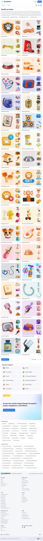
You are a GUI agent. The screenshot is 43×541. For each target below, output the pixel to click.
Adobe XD (23, 501)
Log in (35, 1)
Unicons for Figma (25, 500)
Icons (23, 486)
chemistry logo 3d (14, 435)
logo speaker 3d (32, 423)
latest (39, 13)
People (26, 367)
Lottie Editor (3, 498)
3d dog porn (23, 437)
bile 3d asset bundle (18, 446)
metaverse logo (30, 435)
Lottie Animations (25, 480)
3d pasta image (24, 428)
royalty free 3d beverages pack (8, 453)
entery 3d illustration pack (18, 455)
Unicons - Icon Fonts (25, 488)
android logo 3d (15, 428)
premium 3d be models (17, 465)
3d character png (33, 430)
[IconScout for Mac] (22, 527)
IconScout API (3, 503)
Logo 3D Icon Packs (33, 17)
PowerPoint (24, 497)
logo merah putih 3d (6, 425)
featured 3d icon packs (5, 15)
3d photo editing (6, 428)
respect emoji (16, 425)
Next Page (4, 359)
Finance (7, 376)
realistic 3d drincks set (7, 460)
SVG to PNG (3, 500)
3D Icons (23, 479)
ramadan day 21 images (24, 433)
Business (7, 367)
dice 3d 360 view (24, 425)
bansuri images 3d (6, 430)
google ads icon (12, 423)
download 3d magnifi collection (18, 467)
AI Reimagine (3, 501)
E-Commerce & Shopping (30, 376)
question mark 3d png (7, 440)
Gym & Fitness (8, 388)
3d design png (5, 433)
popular (36, 13)
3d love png (5, 435)
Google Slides (24, 498)
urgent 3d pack (19, 448)
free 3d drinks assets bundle (8, 451)
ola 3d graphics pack (6, 455)
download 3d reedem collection (31, 451)
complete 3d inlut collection (19, 460)
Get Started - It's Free (9, 410)
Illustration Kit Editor (4, 494)
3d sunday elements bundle (31, 455)
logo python (31, 437)
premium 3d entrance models (30, 448)
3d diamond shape (33, 428)
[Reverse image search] (36, 5)
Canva (23, 495)
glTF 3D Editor (3, 495)
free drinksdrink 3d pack (28, 458)
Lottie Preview (3, 506)
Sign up (39, 1)
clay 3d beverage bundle (29, 446)
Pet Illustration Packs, (31, 15)
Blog (1, 479)
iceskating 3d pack (6, 465)
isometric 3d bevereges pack (35, 453)
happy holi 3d (33, 433)
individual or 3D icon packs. (17, 13)
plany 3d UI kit (5, 458)
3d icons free (33, 425)
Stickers (27, 388)
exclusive (33, 13)
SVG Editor (3, 497)
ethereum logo (13, 433)
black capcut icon (16, 430)
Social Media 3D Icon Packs (23, 17)
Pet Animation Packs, (23, 15)
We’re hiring (3, 485)
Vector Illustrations (25, 482)
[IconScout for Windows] (24, 527)
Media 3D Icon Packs (5, 17)
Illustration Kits (24, 485)
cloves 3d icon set (6, 467)
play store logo (16, 440)
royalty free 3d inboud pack (31, 467)
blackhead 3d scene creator (32, 460)
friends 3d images (6, 437)
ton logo (4, 423)
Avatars (7, 384)
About (2, 480)
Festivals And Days (9, 380)
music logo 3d (24, 430)
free (8, 11)
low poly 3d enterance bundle (8, 448)
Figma (23, 494)
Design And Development (30, 380)
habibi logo (22, 435)
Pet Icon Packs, (37, 15)
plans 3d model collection (16, 458)
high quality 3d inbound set (22, 453)
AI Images (23, 483)
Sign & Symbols (28, 384)
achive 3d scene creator (7, 446)
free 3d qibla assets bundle (29, 465)
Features (2, 482)
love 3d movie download (22, 423)
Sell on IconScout (4, 483)
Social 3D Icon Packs (14, 17)
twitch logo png (15, 437)
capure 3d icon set (19, 451)
